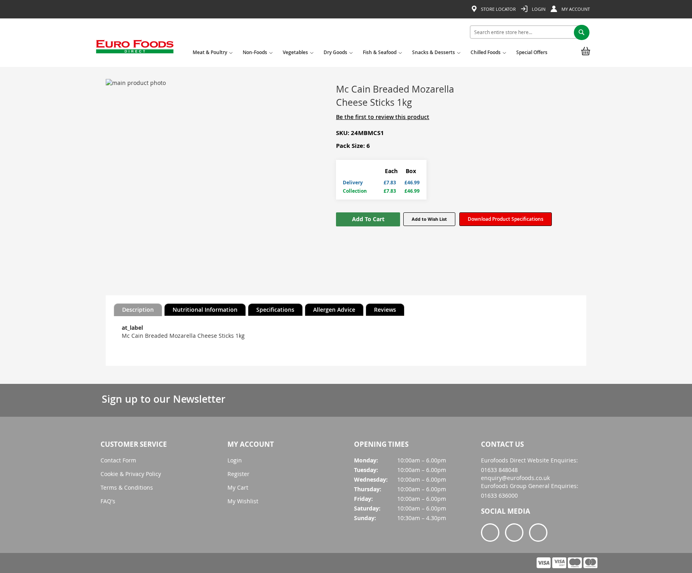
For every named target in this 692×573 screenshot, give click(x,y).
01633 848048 (499, 470)
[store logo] (135, 49)
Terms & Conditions (127, 487)
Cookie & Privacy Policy (131, 474)
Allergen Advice (334, 309)
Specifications (275, 309)
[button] (429, 219)
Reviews (385, 309)
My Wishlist (242, 501)
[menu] (371, 54)
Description (138, 309)
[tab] (138, 309)
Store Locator (498, 9)
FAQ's (108, 501)
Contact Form (118, 460)
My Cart (237, 487)
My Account (575, 9)
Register (238, 474)
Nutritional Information (205, 309)
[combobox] (527, 32)
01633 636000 (499, 495)
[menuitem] (212, 55)
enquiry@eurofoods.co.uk (515, 478)
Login (538, 9)
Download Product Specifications (505, 219)
